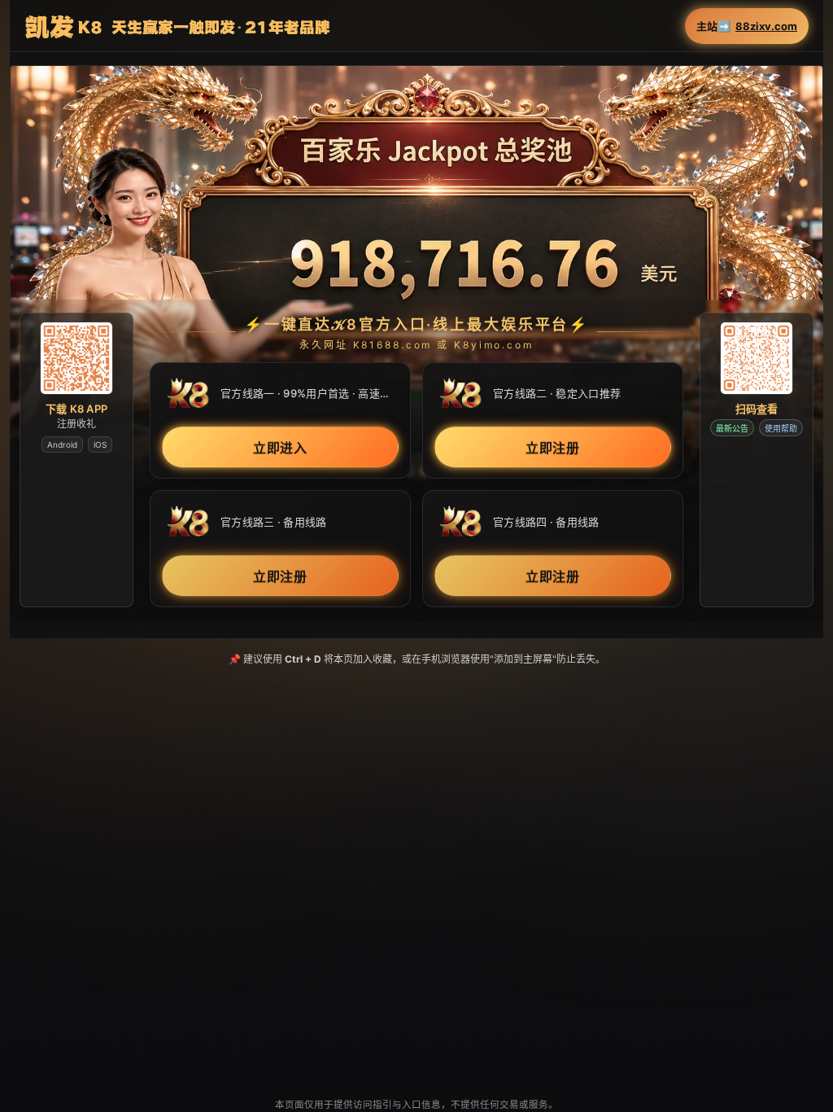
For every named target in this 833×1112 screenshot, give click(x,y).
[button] (416, 276)
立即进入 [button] (280, 448)
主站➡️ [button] (746, 26)
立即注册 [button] (553, 448)
